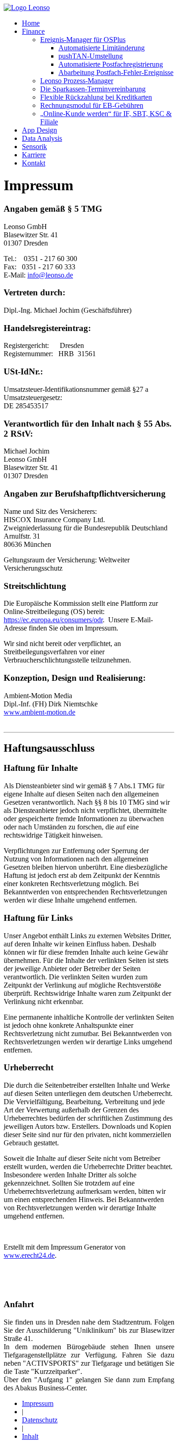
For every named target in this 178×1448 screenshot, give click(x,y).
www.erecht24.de (29, 1255)
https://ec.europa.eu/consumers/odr (53, 620)
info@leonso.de (50, 275)
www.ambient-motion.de (39, 712)
